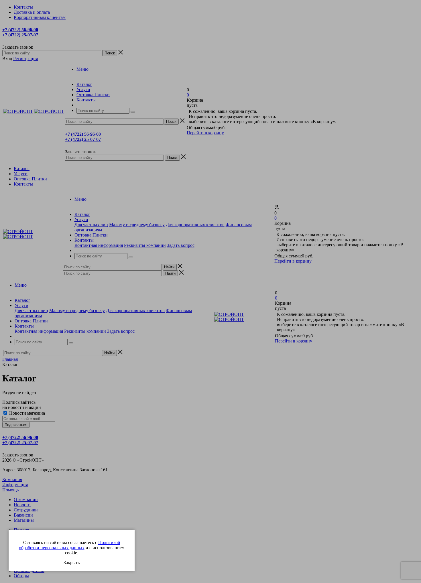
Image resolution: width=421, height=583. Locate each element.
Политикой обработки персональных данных (69, 545)
